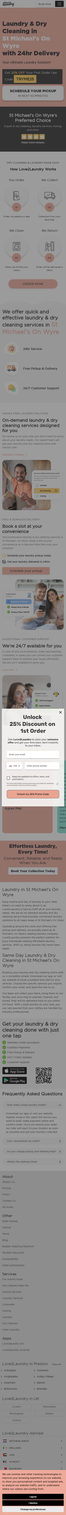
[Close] (60, 712)
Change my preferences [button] (33, 1509)
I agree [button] (33, 1496)
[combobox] (14, 766)
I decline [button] (33, 1503)
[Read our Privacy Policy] (57, 784)
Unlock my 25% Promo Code (33, 794)
